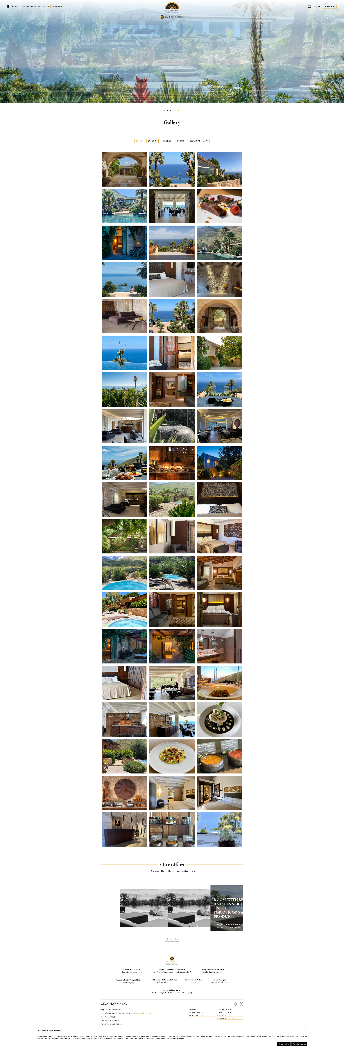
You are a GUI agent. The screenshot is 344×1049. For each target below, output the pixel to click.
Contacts (194, 1009)
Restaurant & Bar (198, 141)
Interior (167, 141)
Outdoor (152, 141)
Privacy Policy (196, 1012)
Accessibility (224, 1015)
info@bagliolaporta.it (143, 1013)
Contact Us (58, 7)
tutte (139, 141)
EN (319, 7)
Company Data (224, 1009)
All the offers (172, 939)
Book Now (330, 7)
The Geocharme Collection (34, 6)
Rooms (180, 141)
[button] (197, 926)
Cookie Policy (224, 1012)
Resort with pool (226, 1018)
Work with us (196, 1015)
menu (14, 7)
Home (165, 110)
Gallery (176, 110)
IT (314, 7)
